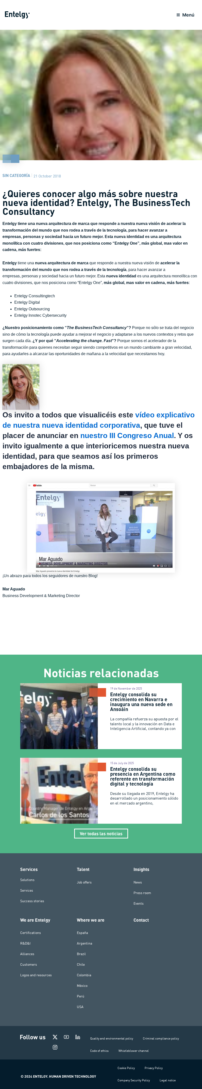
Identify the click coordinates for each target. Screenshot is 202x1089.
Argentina (84, 943)
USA (80, 1007)
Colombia (84, 975)
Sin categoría (16, 175)
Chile (81, 964)
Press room (142, 893)
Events (139, 903)
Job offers (84, 882)
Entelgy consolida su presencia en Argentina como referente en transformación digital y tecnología (142, 776)
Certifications (30, 933)
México (82, 985)
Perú (80, 996)
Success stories (32, 901)
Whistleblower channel (133, 1051)
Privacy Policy (154, 1068)
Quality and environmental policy (111, 1038)
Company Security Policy (134, 1080)
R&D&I (25, 943)
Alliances (27, 954)
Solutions (27, 880)
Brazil (81, 954)
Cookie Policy (126, 1068)
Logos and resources (36, 975)
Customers (28, 964)
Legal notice (168, 1080)
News (138, 882)
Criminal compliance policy (161, 1038)
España (82, 933)
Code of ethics (99, 1051)
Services (26, 890)
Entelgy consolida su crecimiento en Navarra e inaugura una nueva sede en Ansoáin (141, 701)
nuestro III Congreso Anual (127, 435)
